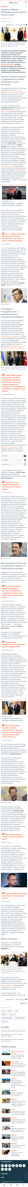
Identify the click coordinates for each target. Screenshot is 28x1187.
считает (14, 624)
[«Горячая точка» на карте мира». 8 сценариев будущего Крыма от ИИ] (6, 1128)
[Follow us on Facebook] (2, 1165)
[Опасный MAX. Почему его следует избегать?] (6, 1145)
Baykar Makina (20, 170)
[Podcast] (6, 1169)
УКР (17, 1185)
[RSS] (2, 1169)
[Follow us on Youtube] (9, 1165)
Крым (12, 1126)
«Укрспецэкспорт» (7, 166)
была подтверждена (7, 985)
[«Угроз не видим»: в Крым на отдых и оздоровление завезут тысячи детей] (6, 1119)
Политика (4, 6)
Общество (14, 1070)
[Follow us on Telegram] (20, 1165)
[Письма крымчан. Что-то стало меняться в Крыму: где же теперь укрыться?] (6, 1111)
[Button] (10, 25)
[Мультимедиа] (4, 1185)
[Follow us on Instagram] (13, 1165)
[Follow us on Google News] (16, 1165)
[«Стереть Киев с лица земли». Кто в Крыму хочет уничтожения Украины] (6, 1063)
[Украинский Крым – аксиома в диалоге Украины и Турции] (14, 192)
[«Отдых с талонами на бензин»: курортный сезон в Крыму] (6, 1092)
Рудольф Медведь (6, 18)
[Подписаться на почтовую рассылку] (9, 1169)
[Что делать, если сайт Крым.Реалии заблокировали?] (6, 1152)
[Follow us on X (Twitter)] (6, 1165)
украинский (14, 447)
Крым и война (15, 1061)
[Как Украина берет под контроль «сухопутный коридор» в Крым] (6, 1052)
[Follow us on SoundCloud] (24, 1165)
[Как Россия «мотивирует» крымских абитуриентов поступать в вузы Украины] (6, 1071)
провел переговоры (7, 64)
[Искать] (23, 1185)
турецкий (5, 447)
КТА (11, 1185)
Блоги (13, 1109)
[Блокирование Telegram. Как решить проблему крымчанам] (6, 1136)
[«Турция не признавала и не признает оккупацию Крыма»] (14, 708)
